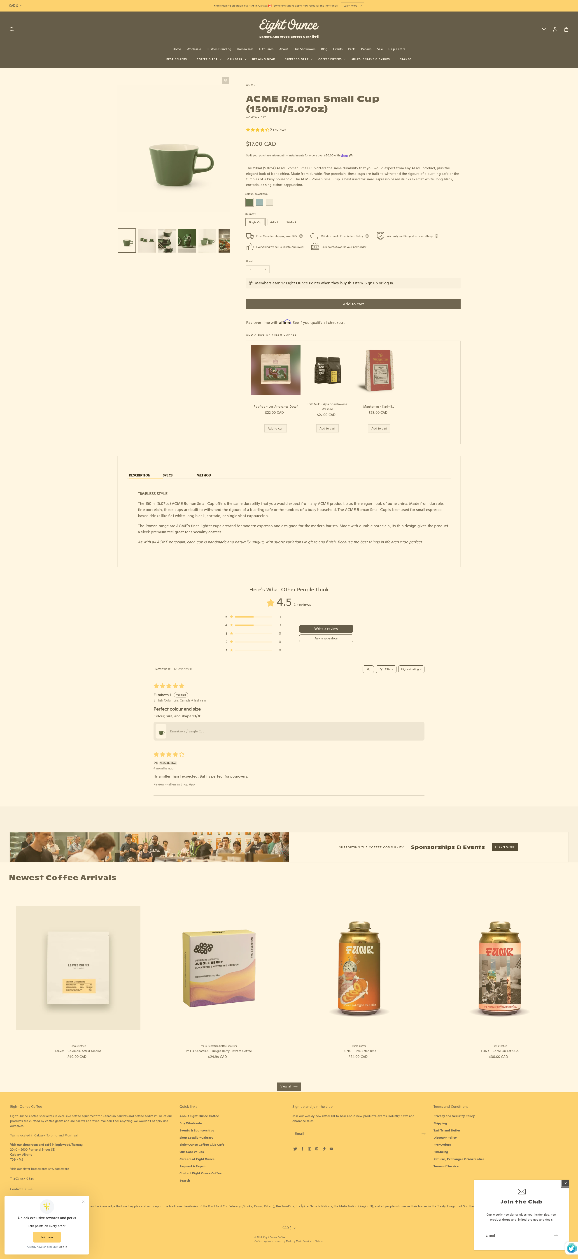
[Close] (565, 1183)
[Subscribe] (556, 1235)
